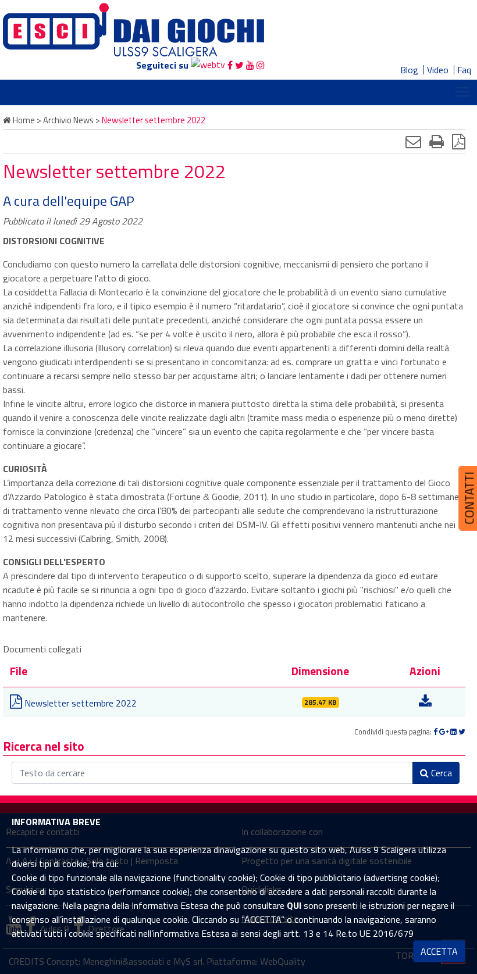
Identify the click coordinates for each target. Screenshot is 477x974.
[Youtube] (250, 65)
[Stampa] (436, 141)
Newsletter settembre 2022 (79, 703)
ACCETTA (439, 951)
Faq (464, 69)
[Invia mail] (413, 141)
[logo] (133, 28)
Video (437, 69)
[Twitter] (239, 65)
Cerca (440, 773)
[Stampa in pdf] (458, 141)
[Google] (443, 731)
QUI (294, 905)
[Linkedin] (453, 731)
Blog (409, 69)
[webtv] (208, 65)
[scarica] (425, 703)
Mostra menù (462, 91)
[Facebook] (230, 65)
